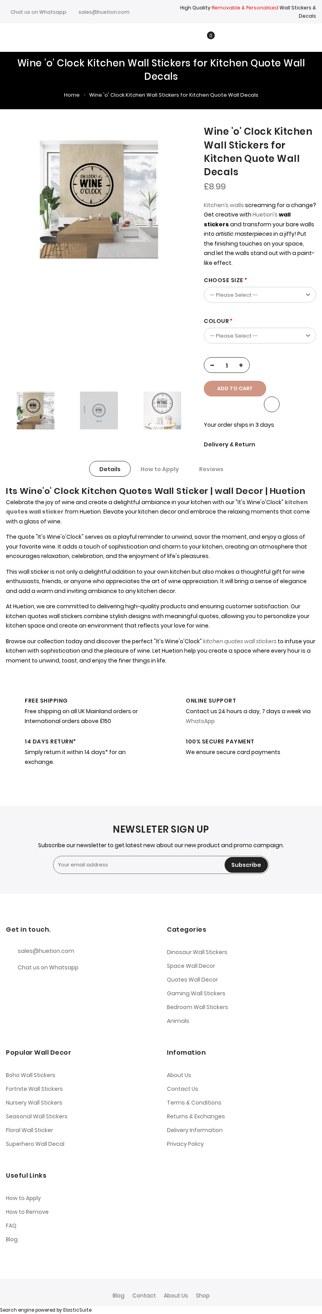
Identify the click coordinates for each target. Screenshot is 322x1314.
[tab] (110, 469)
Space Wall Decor (191, 966)
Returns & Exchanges (196, 1116)
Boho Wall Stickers (30, 1075)
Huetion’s (265, 214)
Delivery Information (195, 1130)
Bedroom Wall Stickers (197, 1007)
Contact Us (182, 1089)
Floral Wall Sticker (29, 1130)
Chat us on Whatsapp (38, 12)
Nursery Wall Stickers (34, 1103)
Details (110, 469)
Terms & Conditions (194, 1103)
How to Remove (27, 1212)
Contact (144, 1295)
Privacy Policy (185, 1144)
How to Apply (160, 469)
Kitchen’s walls (224, 205)
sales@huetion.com (104, 12)
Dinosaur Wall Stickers (197, 952)
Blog (12, 1239)
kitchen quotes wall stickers (239, 641)
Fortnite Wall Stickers (34, 1089)
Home (72, 95)
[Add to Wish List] (272, 404)
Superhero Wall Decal (35, 1144)
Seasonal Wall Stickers (37, 1116)
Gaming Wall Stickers (196, 993)
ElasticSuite (77, 1310)
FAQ (11, 1226)
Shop (203, 1295)
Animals (178, 1021)
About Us (179, 1075)
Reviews (211, 469)
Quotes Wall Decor (192, 980)
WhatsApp (200, 721)
